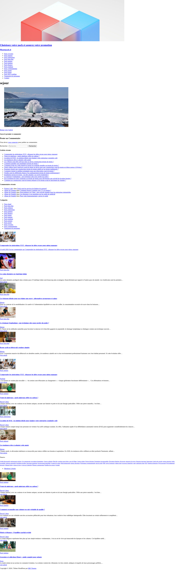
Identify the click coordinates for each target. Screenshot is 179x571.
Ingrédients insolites (21, 463)
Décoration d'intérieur (114, 461)
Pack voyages (8, 54)
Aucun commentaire (43, 249)
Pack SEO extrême (10, 74)
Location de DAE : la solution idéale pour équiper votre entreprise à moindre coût (30, 158)
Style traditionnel (170, 463)
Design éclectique (89, 461)
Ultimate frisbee (9, 465)
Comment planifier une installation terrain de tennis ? (21, 163)
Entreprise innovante (141, 461)
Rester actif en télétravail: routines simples (15, 347)
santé (134, 463)
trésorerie (2, 465)
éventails (57, 465)
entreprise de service (131, 461)
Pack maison (8, 55)
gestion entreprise (167, 461)
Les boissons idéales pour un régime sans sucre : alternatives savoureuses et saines (28, 298)
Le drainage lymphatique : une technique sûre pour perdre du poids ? (26, 177)
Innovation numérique (32, 463)
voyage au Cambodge (26, 465)
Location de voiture (55, 463)
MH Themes (32, 568)
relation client (118, 463)
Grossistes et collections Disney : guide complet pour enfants (21, 557)
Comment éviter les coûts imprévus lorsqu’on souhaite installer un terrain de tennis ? (31, 165)
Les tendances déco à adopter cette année (17, 160)
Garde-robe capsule (157, 461)
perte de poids (99, 463)
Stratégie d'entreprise (153, 463)
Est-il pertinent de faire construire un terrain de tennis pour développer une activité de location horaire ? (37, 178)
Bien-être (55, 461)
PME (104, 463)
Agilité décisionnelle (5, 461)
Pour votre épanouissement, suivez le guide (34, 196)
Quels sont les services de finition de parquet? (32, 188)
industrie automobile (11, 463)
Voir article (3, 282)
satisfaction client (140, 463)
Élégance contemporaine (38, 465)
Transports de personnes (12, 76)
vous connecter (13, 142)
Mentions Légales (10, 468)
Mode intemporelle (65, 463)
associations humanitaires (37, 461)
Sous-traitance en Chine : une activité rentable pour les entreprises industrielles (45, 192)
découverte (122, 461)
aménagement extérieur (16, 461)
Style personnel (162, 463)
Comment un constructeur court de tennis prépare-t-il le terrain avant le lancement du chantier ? (35, 180)
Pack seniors (8, 61)
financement (149, 461)
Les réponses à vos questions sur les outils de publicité (37, 194)
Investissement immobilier (44, 463)
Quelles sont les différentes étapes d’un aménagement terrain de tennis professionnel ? (32, 173)
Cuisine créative (81, 461)
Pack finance (8, 65)
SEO (146, 463)
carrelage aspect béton (63, 461)
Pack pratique (8, 67)
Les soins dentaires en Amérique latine (13, 274)
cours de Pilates (73, 461)
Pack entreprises (9, 57)
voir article (3, 494)
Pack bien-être (8, 59)
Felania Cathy (8, 188)
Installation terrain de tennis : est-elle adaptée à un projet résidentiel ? (26, 175)
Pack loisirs (8, 72)
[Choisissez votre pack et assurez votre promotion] (62, 41)
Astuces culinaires (48, 461)
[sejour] (36, 126)
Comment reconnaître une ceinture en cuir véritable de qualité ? (22, 509)
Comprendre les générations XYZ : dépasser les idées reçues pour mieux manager (30, 154)
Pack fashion (8, 63)
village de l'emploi (10, 190)
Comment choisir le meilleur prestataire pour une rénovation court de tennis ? (29, 171)
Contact (6, 78)
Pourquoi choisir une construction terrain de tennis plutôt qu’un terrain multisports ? (31, 169)
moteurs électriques (75, 463)
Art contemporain (26, 461)
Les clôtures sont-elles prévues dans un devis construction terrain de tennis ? (29, 162)
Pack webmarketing (10, 69)
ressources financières (127, 463)
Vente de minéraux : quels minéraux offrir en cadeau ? (21, 156)
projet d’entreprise (110, 463)
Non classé (7, 204)
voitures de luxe (17, 465)
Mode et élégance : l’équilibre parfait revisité (15, 532)
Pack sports (8, 70)
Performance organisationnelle (87, 463)
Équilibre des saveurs (50, 465)
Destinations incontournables (101, 461)
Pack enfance (8, 208)
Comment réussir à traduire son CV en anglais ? (35, 190)
